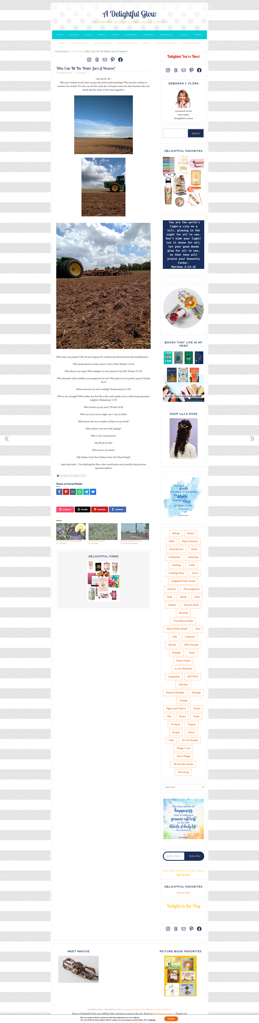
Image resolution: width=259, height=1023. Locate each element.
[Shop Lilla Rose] (184, 459)
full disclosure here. (163, 1014)
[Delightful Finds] (103, 581)
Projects (192, 724)
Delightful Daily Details (183, 581)
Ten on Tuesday (189, 740)
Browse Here (183, 893)
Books (194, 549)
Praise (196, 716)
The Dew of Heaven (96, 541)
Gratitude (190, 637)
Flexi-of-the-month (176, 629)
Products (175, 724)
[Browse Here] (183, 207)
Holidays (176, 653)
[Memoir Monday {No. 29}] (135, 531)
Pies (169, 716)
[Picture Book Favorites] (180, 976)
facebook (119, 509)
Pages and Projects (175, 708)
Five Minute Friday (183, 621)
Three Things (183, 756)
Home (191, 653)
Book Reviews (176, 549)
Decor (195, 573)
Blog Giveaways (190, 541)
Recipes (176, 732)
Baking (175, 533)
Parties (196, 708)
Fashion (172, 605)
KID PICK (192, 677)
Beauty (190, 533)
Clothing (176, 565)
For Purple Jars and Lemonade (69, 541)
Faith (169, 597)
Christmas (193, 557)
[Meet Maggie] (78, 969)
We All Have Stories (183, 764)
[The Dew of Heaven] (103, 531)
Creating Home (176, 573)
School (191, 732)
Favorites (183, 613)
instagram (67, 509)
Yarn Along (183, 772)
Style (171, 740)
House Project (183, 661)
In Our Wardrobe (183, 669)
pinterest (101, 509)
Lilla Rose (183, 685)
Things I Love (183, 748)
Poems (182, 716)
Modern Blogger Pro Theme (134, 1009)
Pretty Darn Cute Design (160, 1009)
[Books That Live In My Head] (183, 402)
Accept (171, 1018)
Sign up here (183, 875)
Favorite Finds (191, 605)
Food (197, 629)
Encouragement (191, 589)
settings (152, 1020)
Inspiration (174, 677)
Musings (196, 692)
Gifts (174, 637)
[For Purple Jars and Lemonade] (71, 531)
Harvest (172, 645)
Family (183, 597)
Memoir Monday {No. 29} (130, 541)
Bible (171, 541)
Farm (197, 597)
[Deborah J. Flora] (183, 98)
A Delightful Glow (129, 14)
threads (84, 509)
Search (196, 133)
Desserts (171, 589)
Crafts (191, 565)
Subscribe (194, 856)
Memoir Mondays (175, 692)
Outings (183, 700)
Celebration (174, 557)
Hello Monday (191, 645)
